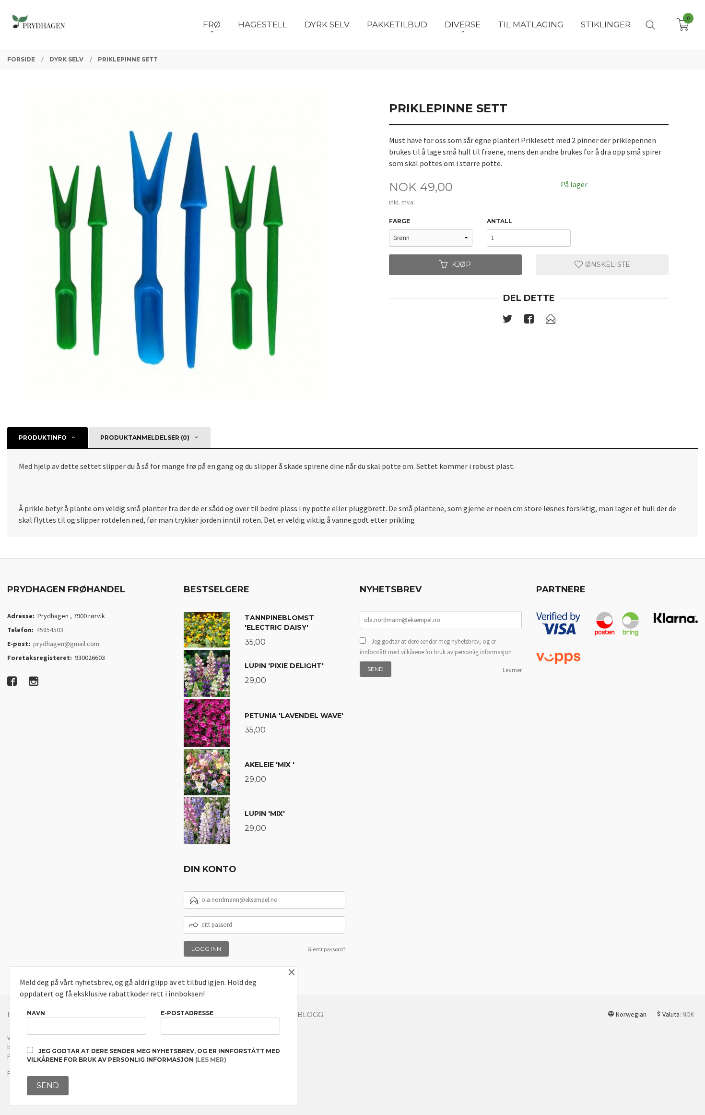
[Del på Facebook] (529, 320)
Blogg (310, 1014)
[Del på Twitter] (507, 320)
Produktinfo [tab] (43, 437)
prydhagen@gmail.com (66, 643)
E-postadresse (187, 1013)
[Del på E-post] (550, 320)
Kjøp (461, 264)
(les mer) (210, 1059)
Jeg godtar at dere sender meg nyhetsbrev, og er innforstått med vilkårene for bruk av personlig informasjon (436, 646)
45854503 (49, 629)
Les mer (512, 669)
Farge (399, 221)
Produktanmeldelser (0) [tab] (144, 437)
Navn (36, 1013)
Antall (499, 221)
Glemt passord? (326, 949)
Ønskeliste (606, 264)
